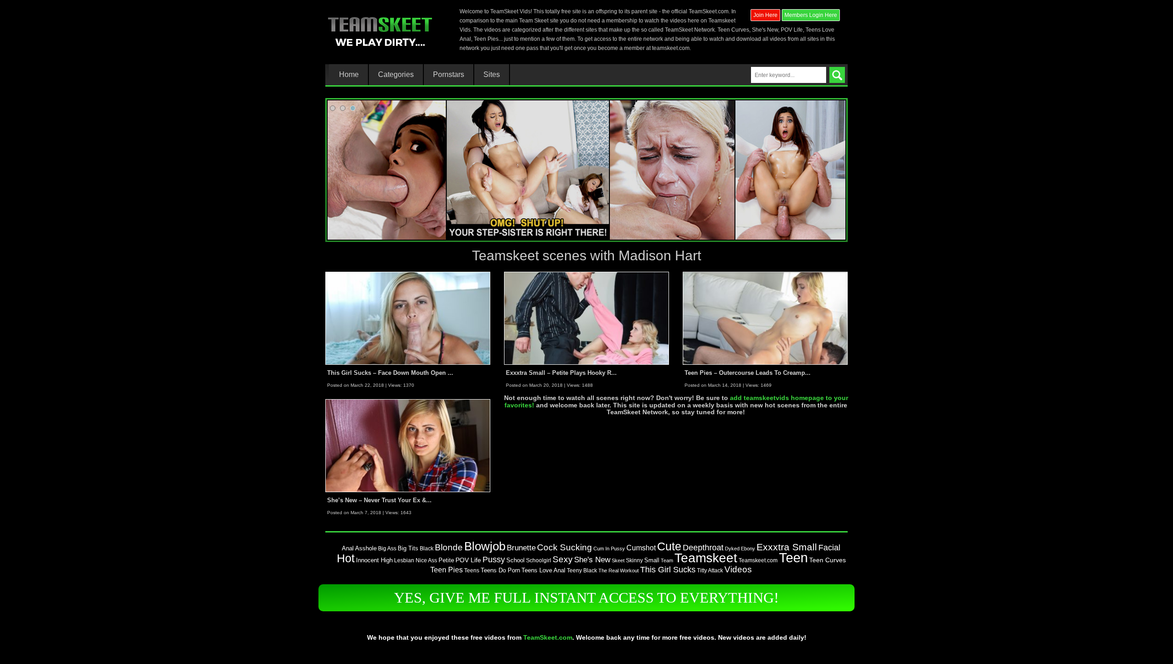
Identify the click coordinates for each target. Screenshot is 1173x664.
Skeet (618, 560)
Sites (491, 74)
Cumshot (641, 547)
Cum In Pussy (609, 548)
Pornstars (448, 74)
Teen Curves (827, 560)
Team (667, 560)
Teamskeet (705, 557)
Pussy (493, 559)
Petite (446, 560)
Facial (829, 547)
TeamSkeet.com (547, 637)
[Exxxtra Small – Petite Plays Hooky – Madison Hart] (586, 318)
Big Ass (387, 548)
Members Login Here (810, 15)
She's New (592, 559)
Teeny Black (582, 570)
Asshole (366, 548)
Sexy (563, 559)
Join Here (765, 15)
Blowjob (484, 546)
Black (426, 548)
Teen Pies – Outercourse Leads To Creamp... (748, 372)
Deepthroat (703, 547)
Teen (793, 557)
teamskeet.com (671, 48)
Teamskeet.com (758, 560)
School (515, 560)
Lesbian (404, 560)
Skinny (634, 560)
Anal (348, 548)
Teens (471, 570)
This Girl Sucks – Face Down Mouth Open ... (390, 372)
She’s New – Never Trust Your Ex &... (379, 500)
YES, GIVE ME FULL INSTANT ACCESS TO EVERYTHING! (586, 597)
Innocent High (374, 560)
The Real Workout (618, 570)
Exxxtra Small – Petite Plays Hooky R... (561, 372)
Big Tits (408, 548)
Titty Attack (710, 570)
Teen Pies (446, 570)
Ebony (748, 548)
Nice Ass (426, 560)
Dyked (732, 548)
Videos (738, 569)
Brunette (521, 547)
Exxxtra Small (786, 547)
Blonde (449, 547)
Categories (396, 74)
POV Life (468, 560)
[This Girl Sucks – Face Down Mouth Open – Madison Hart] (407, 318)
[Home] (379, 30)
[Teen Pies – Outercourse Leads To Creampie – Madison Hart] (765, 318)
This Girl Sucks (668, 569)
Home (349, 74)
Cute (669, 546)
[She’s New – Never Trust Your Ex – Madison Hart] (407, 445)
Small (651, 560)
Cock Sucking (564, 547)
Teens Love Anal (543, 570)
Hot (346, 558)
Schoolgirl (538, 560)
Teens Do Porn (500, 570)
